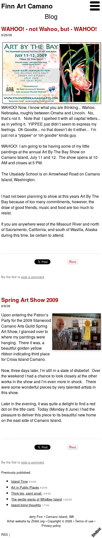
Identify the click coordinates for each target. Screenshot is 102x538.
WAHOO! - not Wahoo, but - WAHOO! (49, 29)
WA (71, 516)
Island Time (19, 481)
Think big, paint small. (26, 493)
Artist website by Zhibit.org (26, 521)
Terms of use (84, 521)
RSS (4, 534)
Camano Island (56, 516)
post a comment (32, 276)
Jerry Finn (36, 516)
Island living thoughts (26, 505)
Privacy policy (51, 525)
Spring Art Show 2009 (29, 300)
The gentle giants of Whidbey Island (36, 499)
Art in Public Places (25, 487)
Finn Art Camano (27, 5)
